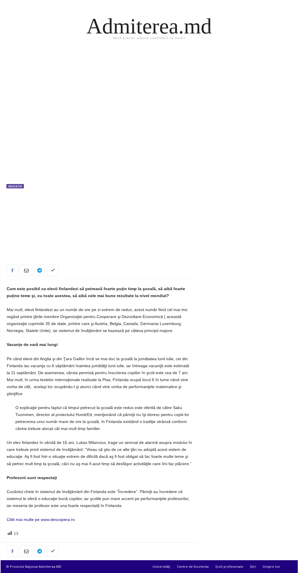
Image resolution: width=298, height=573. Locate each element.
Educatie (15, 186)
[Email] (26, 270)
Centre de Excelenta (193, 566)
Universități (161, 566)
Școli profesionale (229, 566)
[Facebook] (12, 270)
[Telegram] (39, 270)
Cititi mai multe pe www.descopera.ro (41, 519)
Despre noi (271, 566)
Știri (253, 566)
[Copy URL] (52, 270)
